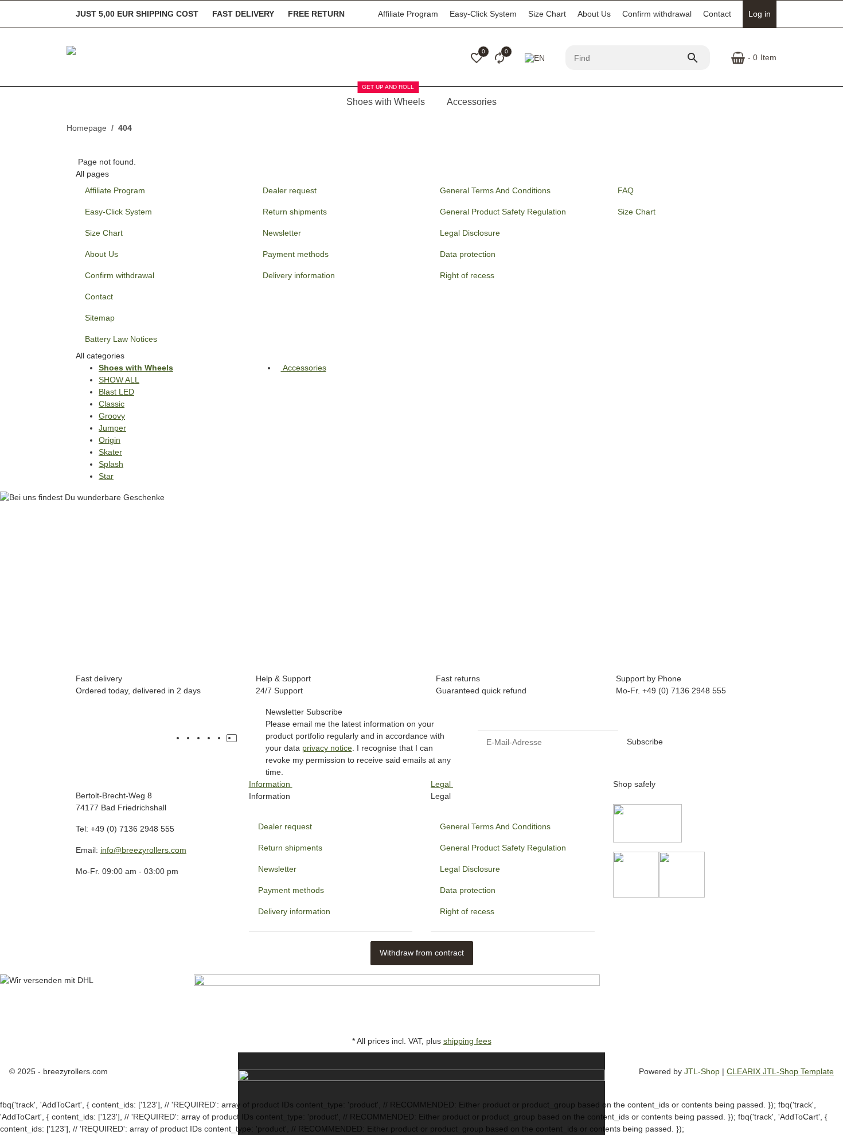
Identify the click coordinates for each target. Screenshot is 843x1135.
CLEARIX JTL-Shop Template (780, 1071)
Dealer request (285, 826)
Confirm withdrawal (657, 13)
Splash (111, 464)
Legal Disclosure (470, 868)
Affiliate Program (408, 13)
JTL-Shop (703, 1071)
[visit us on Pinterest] (211, 738)
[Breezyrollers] (147, 58)
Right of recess (467, 911)
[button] (476, 57)
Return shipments (290, 847)
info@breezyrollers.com (143, 850)
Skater (110, 452)
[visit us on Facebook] (190, 738)
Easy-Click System (483, 13)
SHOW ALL (119, 379)
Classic (111, 403)
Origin (109, 439)
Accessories (303, 367)
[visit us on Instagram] (221, 738)
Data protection (467, 890)
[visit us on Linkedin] (242, 738)
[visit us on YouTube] (201, 738)
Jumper (112, 427)
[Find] (698, 58)
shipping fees (467, 1041)
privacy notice (327, 747)
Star (106, 476)
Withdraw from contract (422, 952)
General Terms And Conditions (495, 826)
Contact (717, 13)
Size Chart (547, 13)
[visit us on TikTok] (232, 738)
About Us (594, 13)
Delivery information (294, 911)
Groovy (112, 415)
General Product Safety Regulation (503, 847)
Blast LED (116, 391)
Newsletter (277, 868)
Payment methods (291, 890)
